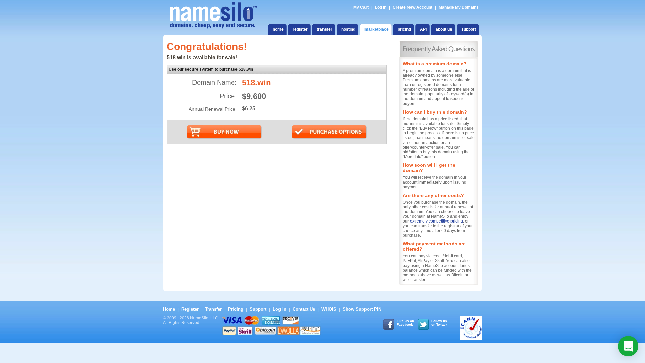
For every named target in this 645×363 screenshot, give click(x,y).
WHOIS (328, 309)
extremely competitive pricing (436, 221)
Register (190, 309)
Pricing (235, 309)
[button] (628, 346)
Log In (380, 7)
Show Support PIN (362, 309)
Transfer (213, 309)
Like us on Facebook (405, 322)
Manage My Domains (459, 7)
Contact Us (304, 309)
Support (258, 309)
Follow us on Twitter (439, 322)
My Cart (361, 7)
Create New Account (412, 7)
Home (169, 309)
